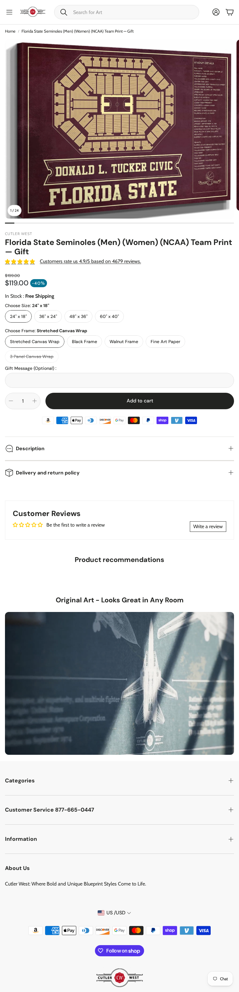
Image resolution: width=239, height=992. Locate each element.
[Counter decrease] (10, 400)
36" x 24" (48, 316)
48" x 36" (78, 316)
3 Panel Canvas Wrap (32, 356)
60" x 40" (109, 316)
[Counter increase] (34, 400)
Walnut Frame (124, 341)
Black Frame (84, 341)
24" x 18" (18, 316)
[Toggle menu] (9, 12)
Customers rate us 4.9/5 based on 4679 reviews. (90, 261)
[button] (126, 12)
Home (10, 31)
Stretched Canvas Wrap (34, 341)
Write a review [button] (208, 526)
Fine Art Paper (165, 341)
